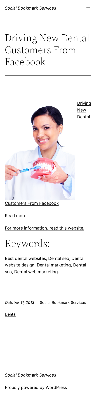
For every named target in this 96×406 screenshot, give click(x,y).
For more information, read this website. (44, 228)
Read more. (16, 215)
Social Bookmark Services (30, 8)
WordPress (56, 387)
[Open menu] (88, 8)
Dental (10, 314)
